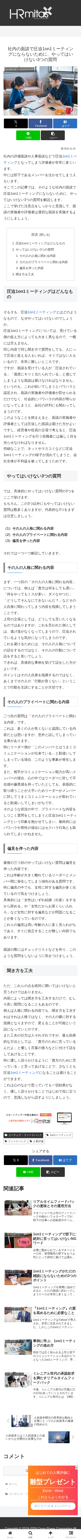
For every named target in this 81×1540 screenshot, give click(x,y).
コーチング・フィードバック (25, 1135)
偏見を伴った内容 (31, 268)
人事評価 (38, 1141)
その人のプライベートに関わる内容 (43, 262)
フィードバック (17, 1141)
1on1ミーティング (42, 312)
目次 (34, 234)
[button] (53, 135)
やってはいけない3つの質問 (35, 249)
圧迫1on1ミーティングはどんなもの (40, 243)
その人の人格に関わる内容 (37, 255)
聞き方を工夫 (25, 274)
